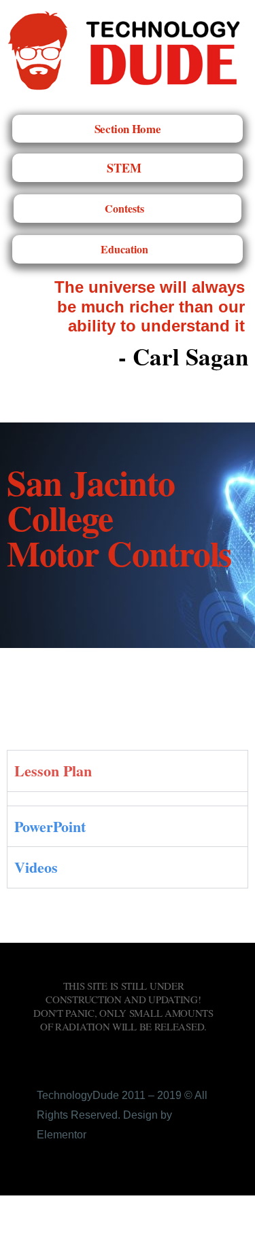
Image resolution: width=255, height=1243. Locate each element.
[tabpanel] (127, 798)
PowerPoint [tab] (50, 826)
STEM (124, 168)
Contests (124, 208)
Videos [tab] (36, 867)
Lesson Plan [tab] (53, 770)
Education (124, 249)
